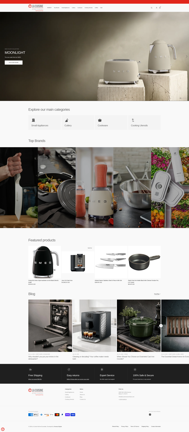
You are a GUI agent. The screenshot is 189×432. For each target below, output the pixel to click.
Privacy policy (124, 426)
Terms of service (135, 426)
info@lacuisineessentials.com (126, 396)
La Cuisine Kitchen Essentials (39, 426)
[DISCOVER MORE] (94, 56)
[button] (151, 8)
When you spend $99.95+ (35, 379)
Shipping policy (145, 426)
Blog (81, 397)
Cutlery (67, 394)
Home (81, 392)
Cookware (67, 397)
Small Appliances (69, 392)
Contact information (156, 426)
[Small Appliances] (44, 122)
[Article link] (50, 331)
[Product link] (44, 266)
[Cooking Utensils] (144, 122)
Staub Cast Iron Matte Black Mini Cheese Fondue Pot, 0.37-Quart (143, 281)
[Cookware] (111, 122)
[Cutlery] (78, 122)
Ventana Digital (58, 426)
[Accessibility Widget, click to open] (2, 429)
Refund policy (115, 426)
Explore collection (13, 178)
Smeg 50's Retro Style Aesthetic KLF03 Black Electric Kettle (43, 281)
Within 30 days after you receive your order (78, 379)
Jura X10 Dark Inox (67, 280)
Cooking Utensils (69, 399)
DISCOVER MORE (13, 62)
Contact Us (83, 399)
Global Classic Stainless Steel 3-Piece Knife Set (108, 280)
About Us (82, 394)
